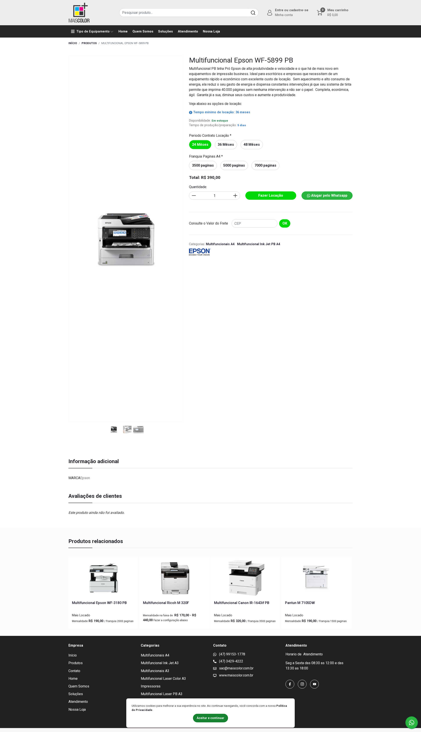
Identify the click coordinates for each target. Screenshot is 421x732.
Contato (74, 671)
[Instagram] (302, 684)
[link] (200, 144)
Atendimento (188, 31)
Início (72, 43)
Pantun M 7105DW (300, 603)
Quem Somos (142, 31)
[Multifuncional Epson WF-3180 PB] (103, 579)
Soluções (165, 31)
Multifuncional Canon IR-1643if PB (241, 603)
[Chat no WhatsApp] (411, 722)
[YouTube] (314, 684)
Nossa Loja (211, 31)
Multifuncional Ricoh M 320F (166, 603)
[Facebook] (289, 684)
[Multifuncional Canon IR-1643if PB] (245, 579)
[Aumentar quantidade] (235, 195)
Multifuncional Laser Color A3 (163, 678)
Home (123, 31)
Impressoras (151, 686)
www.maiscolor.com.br (235, 675)
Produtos (89, 43)
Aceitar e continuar (210, 718)
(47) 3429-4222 (230, 661)
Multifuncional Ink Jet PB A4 (258, 244)
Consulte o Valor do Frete (208, 223)
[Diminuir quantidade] (193, 195)
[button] (287, 12)
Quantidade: (198, 187)
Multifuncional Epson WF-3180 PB (99, 603)
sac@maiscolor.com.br (235, 668)
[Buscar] (253, 12)
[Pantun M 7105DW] (316, 579)
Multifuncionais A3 (155, 671)
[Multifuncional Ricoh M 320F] (174, 579)
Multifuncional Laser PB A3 (161, 694)
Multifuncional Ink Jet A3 (160, 663)
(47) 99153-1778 (231, 654)
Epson (85, 478)
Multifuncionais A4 (220, 244)
